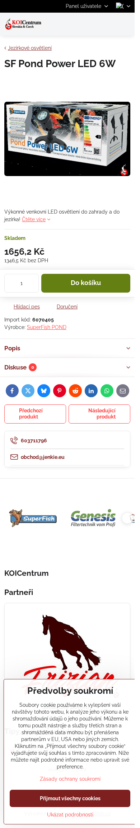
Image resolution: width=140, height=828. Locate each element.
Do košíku (86, 282)
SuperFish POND (46, 327)
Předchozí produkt (31, 414)
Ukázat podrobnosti (70, 815)
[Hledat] (91, 24)
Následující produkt (102, 414)
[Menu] (126, 24)
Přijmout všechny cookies (70, 798)
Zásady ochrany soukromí (70, 779)
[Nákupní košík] (108, 24)
